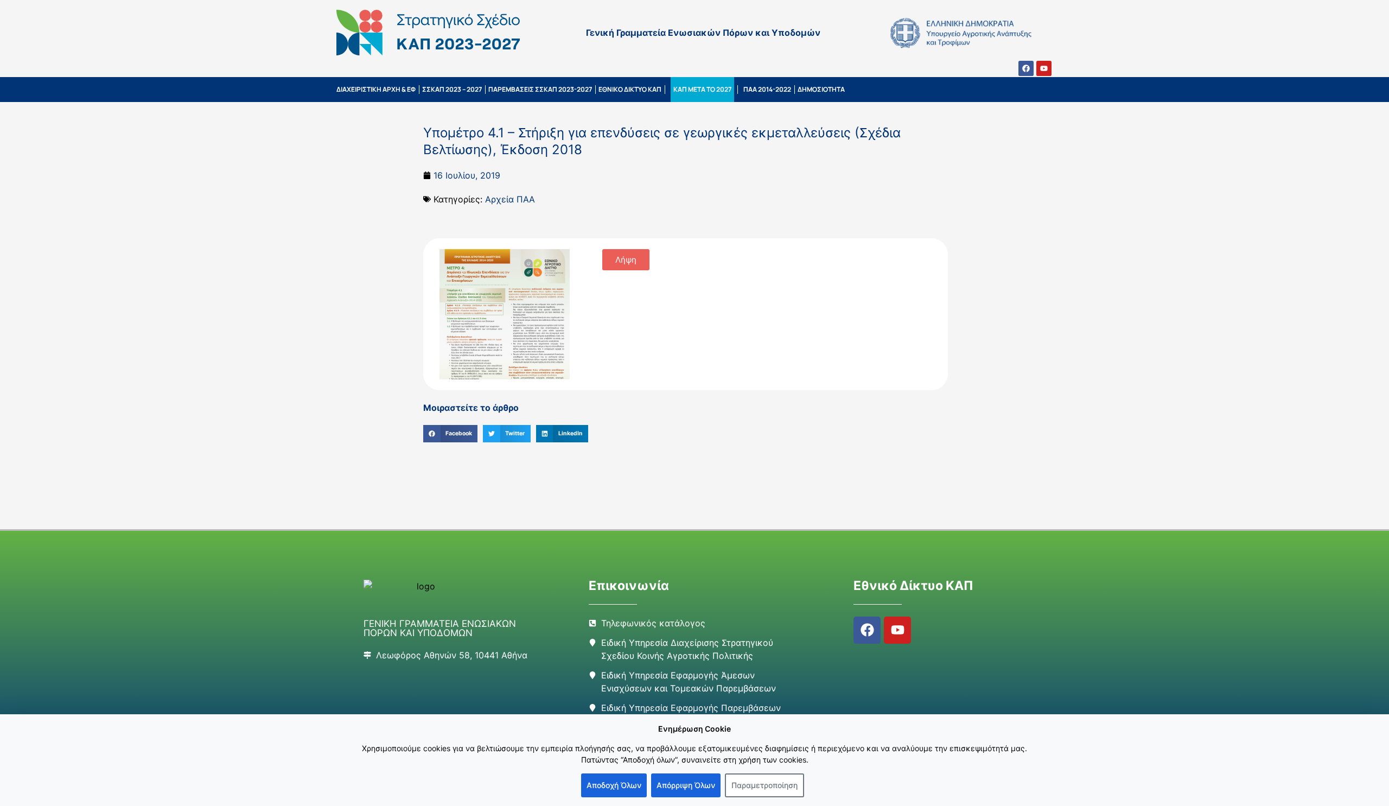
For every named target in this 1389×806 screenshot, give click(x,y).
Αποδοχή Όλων (614, 785)
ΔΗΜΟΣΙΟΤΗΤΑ (821, 89)
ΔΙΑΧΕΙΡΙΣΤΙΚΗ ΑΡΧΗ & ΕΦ (376, 89)
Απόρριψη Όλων (686, 785)
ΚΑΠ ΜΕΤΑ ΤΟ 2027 (702, 89)
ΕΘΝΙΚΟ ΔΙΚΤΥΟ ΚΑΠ (629, 89)
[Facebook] (1026, 68)
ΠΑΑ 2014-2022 (767, 89)
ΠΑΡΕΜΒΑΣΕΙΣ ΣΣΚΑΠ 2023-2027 (540, 89)
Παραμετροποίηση (764, 785)
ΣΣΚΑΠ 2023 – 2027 (452, 89)
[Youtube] (1044, 68)
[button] (450, 433)
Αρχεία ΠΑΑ (510, 199)
